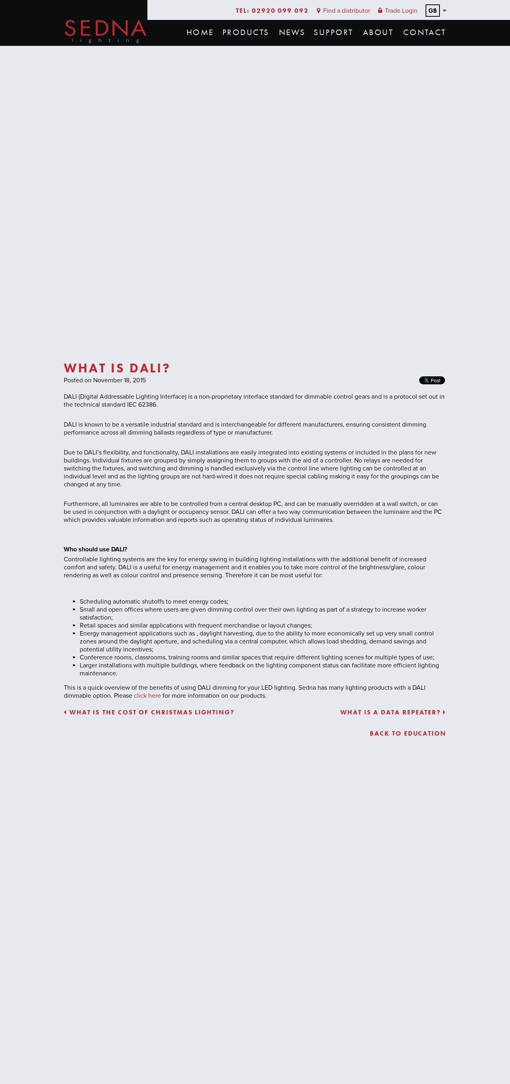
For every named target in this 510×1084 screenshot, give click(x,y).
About (378, 32)
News (292, 32)
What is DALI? (117, 368)
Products (245, 32)
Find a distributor (346, 11)
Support (333, 32)
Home (200, 32)
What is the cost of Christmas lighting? (150, 712)
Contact (424, 32)
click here (146, 696)
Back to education (408, 733)
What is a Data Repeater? (391, 712)
